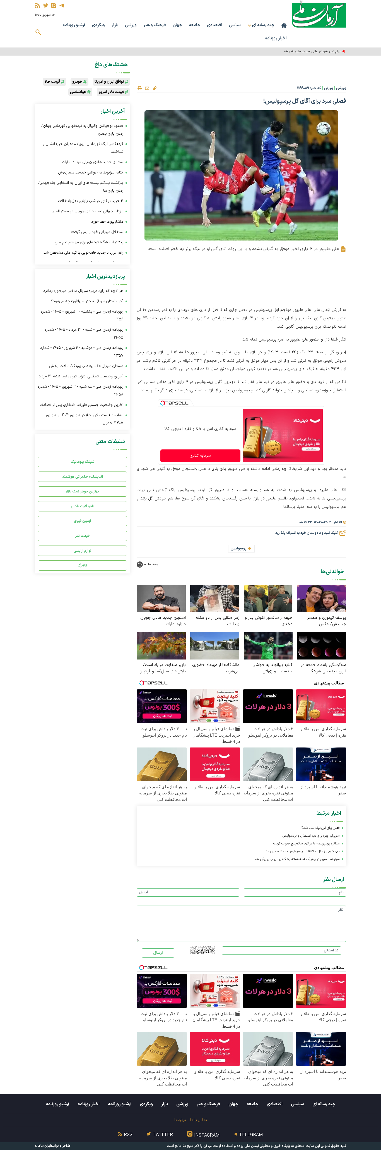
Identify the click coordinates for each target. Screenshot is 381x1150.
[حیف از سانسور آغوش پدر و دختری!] (268, 598)
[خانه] (284, 25)
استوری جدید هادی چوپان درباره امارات (163, 621)
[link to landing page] (319, 14)
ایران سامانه (43, 1146)
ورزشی (131, 25)
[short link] (154, 88)
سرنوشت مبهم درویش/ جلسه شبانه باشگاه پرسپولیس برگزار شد (296, 859)
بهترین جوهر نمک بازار (82, 491)
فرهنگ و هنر (154, 25)
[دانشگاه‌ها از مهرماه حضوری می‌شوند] (214, 645)
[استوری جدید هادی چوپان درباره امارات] (161, 598)
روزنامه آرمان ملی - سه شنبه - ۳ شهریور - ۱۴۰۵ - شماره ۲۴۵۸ (80, 390)
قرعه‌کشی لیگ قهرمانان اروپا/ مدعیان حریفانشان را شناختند (82, 148)
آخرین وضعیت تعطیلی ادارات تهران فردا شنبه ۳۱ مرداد (81, 376)
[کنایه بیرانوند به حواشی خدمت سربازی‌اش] (268, 645)
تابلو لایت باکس (82, 506)
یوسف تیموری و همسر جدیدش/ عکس (326, 621)
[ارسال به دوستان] (147, 88)
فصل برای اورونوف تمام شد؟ (320, 827)
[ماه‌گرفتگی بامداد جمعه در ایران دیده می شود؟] (321, 645)
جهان (177, 25)
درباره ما (180, 1120)
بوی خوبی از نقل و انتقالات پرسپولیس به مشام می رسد (302, 851)
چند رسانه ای (323, 1104)
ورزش (328, 88)
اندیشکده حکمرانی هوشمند (82, 476)
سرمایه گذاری (200, 456)
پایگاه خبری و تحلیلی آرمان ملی (267, 1146)
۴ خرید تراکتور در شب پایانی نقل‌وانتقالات (90, 201)
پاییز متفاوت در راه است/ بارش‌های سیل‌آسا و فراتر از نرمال (163, 668)
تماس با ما (198, 1120)
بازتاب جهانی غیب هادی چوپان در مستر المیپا (87, 211)
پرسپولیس (239, 548)
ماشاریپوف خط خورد (107, 222)
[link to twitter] (45, 5)
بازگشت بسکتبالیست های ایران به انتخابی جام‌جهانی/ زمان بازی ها (80, 187)
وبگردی (98, 25)
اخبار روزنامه (276, 38)
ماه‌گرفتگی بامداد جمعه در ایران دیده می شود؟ (323, 668)
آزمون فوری (82, 521)
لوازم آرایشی (82, 550)
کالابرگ (82, 565)
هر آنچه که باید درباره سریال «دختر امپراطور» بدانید (83, 291)
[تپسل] (162, 403)
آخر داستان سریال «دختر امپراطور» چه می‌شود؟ (87, 301)
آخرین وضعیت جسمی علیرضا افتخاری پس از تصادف (81, 405)
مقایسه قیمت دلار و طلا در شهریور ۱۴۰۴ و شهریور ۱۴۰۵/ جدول (84, 419)
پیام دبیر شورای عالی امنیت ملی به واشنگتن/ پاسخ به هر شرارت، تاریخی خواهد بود (282, 51)
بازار (115, 25)
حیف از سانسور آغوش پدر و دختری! (269, 621)
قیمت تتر (82, 536)
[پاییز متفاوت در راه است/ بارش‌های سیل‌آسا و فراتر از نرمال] (161, 645)
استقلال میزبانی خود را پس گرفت (97, 232)
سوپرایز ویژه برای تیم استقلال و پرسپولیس (311, 835)
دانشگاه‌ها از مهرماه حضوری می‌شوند (215, 668)
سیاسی (235, 25)
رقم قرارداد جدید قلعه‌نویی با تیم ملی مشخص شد (83, 253)
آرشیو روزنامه (73, 25)
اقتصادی (214, 25)
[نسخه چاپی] (139, 88)
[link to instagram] (53, 5)
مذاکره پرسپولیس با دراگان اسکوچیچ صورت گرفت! (306, 843)
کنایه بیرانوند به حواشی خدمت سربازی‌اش (272, 668)
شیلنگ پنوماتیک (83, 462)
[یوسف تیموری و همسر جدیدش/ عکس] (321, 598)
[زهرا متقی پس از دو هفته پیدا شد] (214, 598)
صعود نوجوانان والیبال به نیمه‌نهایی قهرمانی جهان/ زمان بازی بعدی (82, 130)
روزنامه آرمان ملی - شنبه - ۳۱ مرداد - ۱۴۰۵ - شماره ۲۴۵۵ (84, 334)
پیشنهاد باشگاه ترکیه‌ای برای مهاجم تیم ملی (89, 242)
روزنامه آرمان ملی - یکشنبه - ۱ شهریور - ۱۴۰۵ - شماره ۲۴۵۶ (82, 315)
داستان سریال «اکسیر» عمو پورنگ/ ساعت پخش (86, 366)
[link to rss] (37, 5)
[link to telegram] (61, 5)
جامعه (194, 25)
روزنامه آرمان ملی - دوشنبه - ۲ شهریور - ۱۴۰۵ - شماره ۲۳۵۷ (81, 352)
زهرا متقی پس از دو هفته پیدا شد (217, 621)
